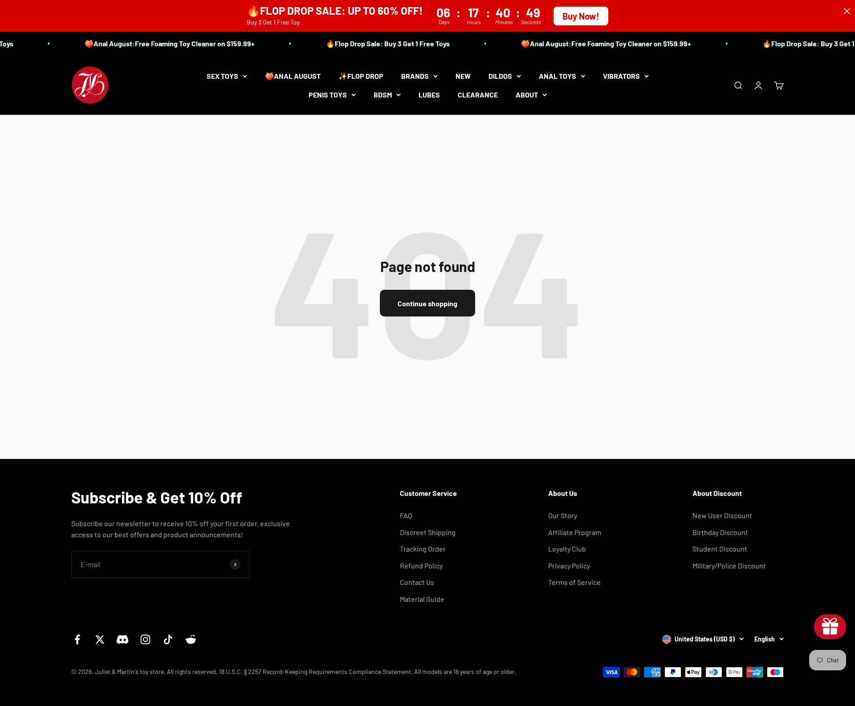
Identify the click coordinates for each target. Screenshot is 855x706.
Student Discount (719, 548)
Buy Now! (580, 16)
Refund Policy (421, 565)
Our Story (562, 515)
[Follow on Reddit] (191, 639)
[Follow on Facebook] (77, 639)
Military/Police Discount (729, 565)
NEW (463, 76)
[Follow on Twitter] (100, 639)
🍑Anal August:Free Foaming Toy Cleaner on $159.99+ (163, 43)
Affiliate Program (574, 532)
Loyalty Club (567, 548)
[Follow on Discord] (123, 639)
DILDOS (500, 76)
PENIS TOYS (328, 94)
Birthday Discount (720, 532)
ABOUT (527, 94)
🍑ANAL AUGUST (293, 76)
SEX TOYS (222, 76)
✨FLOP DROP (360, 76)
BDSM (383, 94)
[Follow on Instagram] (145, 639)
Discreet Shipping (428, 532)
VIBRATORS (621, 76)
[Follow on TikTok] (168, 639)
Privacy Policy (569, 565)
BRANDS (415, 76)
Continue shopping (427, 303)
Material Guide (422, 599)
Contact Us (417, 582)
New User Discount (722, 515)
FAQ (406, 515)
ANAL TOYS (557, 76)
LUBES (429, 94)
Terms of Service (574, 582)
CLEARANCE (478, 94)
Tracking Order (423, 548)
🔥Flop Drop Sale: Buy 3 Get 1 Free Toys (381, 43)
